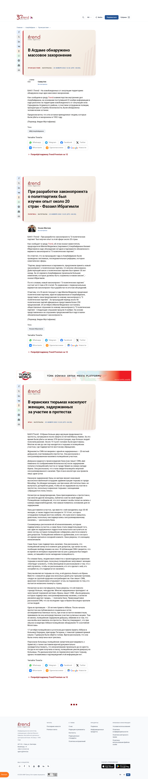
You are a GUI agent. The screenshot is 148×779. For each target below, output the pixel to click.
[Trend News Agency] (24, 724)
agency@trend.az (23, 751)
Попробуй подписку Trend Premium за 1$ (49, 154)
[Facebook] (24, 766)
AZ (124, 774)
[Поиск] (83, 17)
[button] (19, 32)
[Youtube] (34, 766)
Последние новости (54, 726)
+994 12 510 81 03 (23, 749)
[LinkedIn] (43, 766)
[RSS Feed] (48, 766)
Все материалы (42, 84)
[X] (29, 766)
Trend (50, 97)
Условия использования (121, 726)
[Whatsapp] (20, 766)
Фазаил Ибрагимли (36, 329)
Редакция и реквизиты (77, 729)
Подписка (94, 726)
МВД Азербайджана (36, 131)
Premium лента (52, 729)
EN (120, 774)
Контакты (72, 733)
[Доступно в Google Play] (123, 766)
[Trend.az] (25, 17)
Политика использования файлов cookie (121, 742)
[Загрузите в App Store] (107, 766)
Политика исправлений (77, 741)
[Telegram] (39, 766)
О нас (71, 726)
